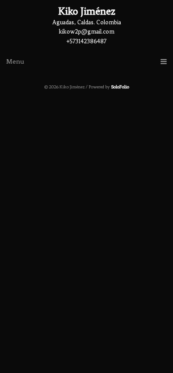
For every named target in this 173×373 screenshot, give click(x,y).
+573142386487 (86, 41)
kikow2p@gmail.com (86, 31)
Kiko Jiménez (86, 11)
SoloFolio (120, 87)
